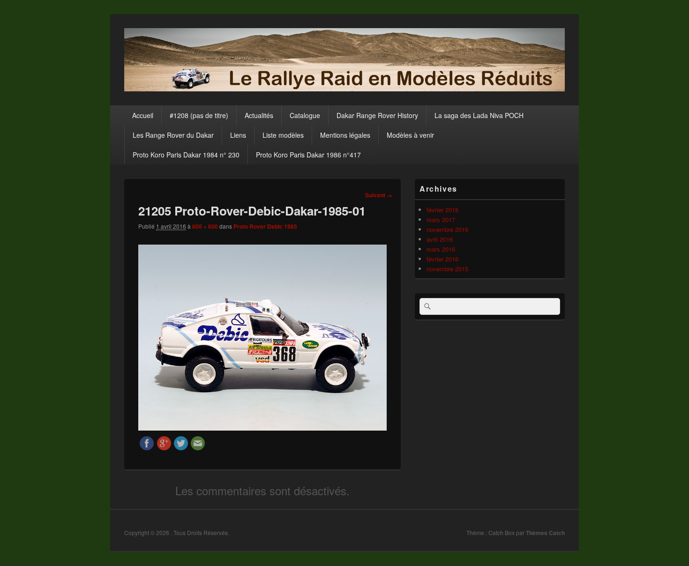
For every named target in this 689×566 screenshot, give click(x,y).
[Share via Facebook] (147, 447)
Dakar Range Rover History (377, 115)
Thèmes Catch (545, 533)
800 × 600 (205, 226)
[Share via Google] (164, 447)
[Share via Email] (198, 447)
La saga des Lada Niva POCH (479, 115)
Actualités (259, 115)
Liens (238, 135)
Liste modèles (283, 135)
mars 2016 (441, 249)
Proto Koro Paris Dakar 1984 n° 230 (186, 154)
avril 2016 (440, 239)
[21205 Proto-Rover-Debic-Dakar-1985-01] (262, 427)
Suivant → (378, 195)
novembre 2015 (447, 268)
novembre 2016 (447, 229)
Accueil (142, 115)
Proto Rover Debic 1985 (265, 226)
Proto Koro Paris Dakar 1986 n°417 (308, 154)
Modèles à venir (410, 135)
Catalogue (305, 115)
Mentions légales (345, 135)
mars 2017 (441, 219)
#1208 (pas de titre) (199, 115)
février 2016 (442, 258)
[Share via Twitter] (181, 447)
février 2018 (442, 209)
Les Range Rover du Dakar (173, 135)
